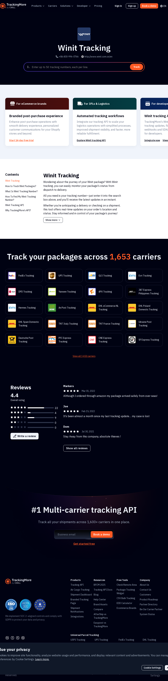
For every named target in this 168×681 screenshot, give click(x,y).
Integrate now (152, 140)
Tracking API (77, 584)
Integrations (77, 616)
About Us (144, 584)
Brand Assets (100, 604)
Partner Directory (149, 604)
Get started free (84, 543)
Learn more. (42, 659)
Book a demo (149, 5)
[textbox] (87, 67)
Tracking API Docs (103, 589)
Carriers (52, 5)
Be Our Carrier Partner (151, 609)
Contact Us (145, 589)
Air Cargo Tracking (80, 589)
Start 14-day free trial (21, 140)
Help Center (100, 599)
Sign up (132, 5)
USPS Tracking (78, 639)
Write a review (26, 436)
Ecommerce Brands (126, 608)
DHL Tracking (149, 639)
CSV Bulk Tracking (126, 598)
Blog (96, 594)
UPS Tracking (101, 639)
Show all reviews (77, 448)
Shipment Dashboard (81, 594)
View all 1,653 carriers (84, 356)
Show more (51, 220)
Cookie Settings (152, 667)
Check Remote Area (127, 584)
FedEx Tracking (126, 639)
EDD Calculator (124, 603)
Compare (98, 609)
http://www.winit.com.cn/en (98, 56)
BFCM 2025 (99, 584)
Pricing (98, 5)
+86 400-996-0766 (69, 56)
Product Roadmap (149, 599)
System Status (147, 614)
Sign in (118, 5)
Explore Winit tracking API (91, 140)
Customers (145, 594)
